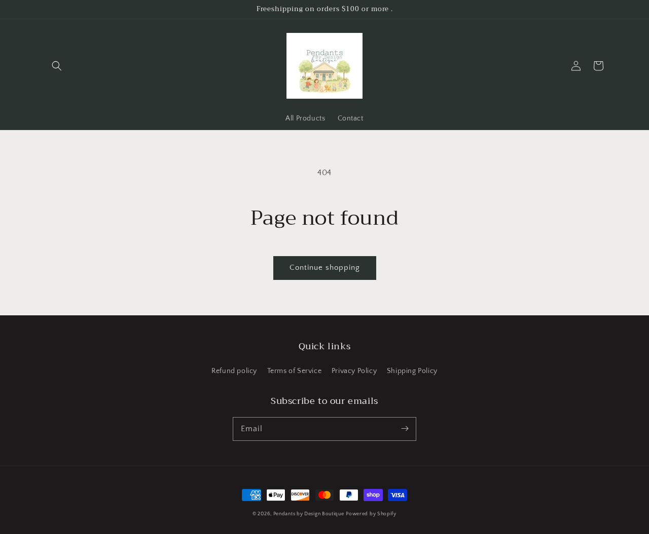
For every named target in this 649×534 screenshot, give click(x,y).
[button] (57, 66)
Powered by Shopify (371, 514)
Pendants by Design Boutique (308, 514)
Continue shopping (325, 267)
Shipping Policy (412, 371)
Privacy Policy (354, 371)
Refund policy (234, 371)
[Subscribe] (404, 429)
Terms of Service (294, 371)
